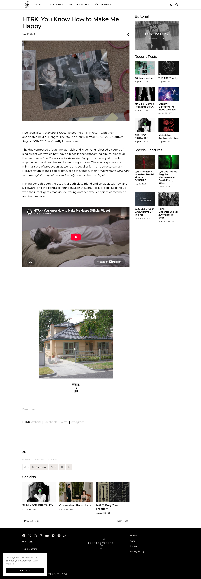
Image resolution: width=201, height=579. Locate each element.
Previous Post (31, 521)
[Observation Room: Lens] (76, 492)
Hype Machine (29, 549)
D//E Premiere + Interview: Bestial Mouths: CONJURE (144, 176)
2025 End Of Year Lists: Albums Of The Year (144, 211)
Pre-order (28, 409)
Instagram (77, 422)
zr (59, 459)
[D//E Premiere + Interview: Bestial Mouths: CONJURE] (145, 162)
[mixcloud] (24, 541)
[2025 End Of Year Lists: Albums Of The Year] (145, 199)
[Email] (62, 467)
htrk (47, 459)
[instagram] (35, 535)
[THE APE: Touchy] (168, 68)
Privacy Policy (137, 551)
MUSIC (39, 4)
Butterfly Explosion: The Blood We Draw (167, 106)
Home (133, 535)
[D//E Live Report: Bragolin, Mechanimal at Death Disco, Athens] (168, 162)
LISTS (69, 4)
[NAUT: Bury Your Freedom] (112, 492)
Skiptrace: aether (144, 78)
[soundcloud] (31, 541)
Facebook (51, 422)
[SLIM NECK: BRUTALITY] (39, 492)
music (54, 459)
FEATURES (81, 4)
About (133, 541)
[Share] (127, 34)
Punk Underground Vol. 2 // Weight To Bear (168, 213)
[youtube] (47, 535)
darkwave (26, 459)
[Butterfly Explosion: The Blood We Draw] (168, 94)
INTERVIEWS (56, 4)
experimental (38, 459)
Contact (134, 546)
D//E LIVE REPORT (103, 4)
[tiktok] (64, 535)
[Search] (176, 4)
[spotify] (59, 535)
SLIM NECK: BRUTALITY (37, 505)
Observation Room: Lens (75, 505)
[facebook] (23, 535)
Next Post (122, 521)
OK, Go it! (25, 570)
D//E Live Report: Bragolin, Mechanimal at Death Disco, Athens (167, 177)
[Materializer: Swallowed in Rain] (168, 125)
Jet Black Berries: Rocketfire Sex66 (144, 105)
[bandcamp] (53, 535)
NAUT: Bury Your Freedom (107, 507)
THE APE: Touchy (168, 78)
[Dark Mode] (171, 4)
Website (36, 422)
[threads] (41, 535)
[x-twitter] (29, 535)
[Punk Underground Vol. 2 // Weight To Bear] (168, 199)
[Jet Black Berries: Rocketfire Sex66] (145, 94)
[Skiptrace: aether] (145, 68)
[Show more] (69, 467)
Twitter (63, 422)
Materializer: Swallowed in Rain (168, 137)
